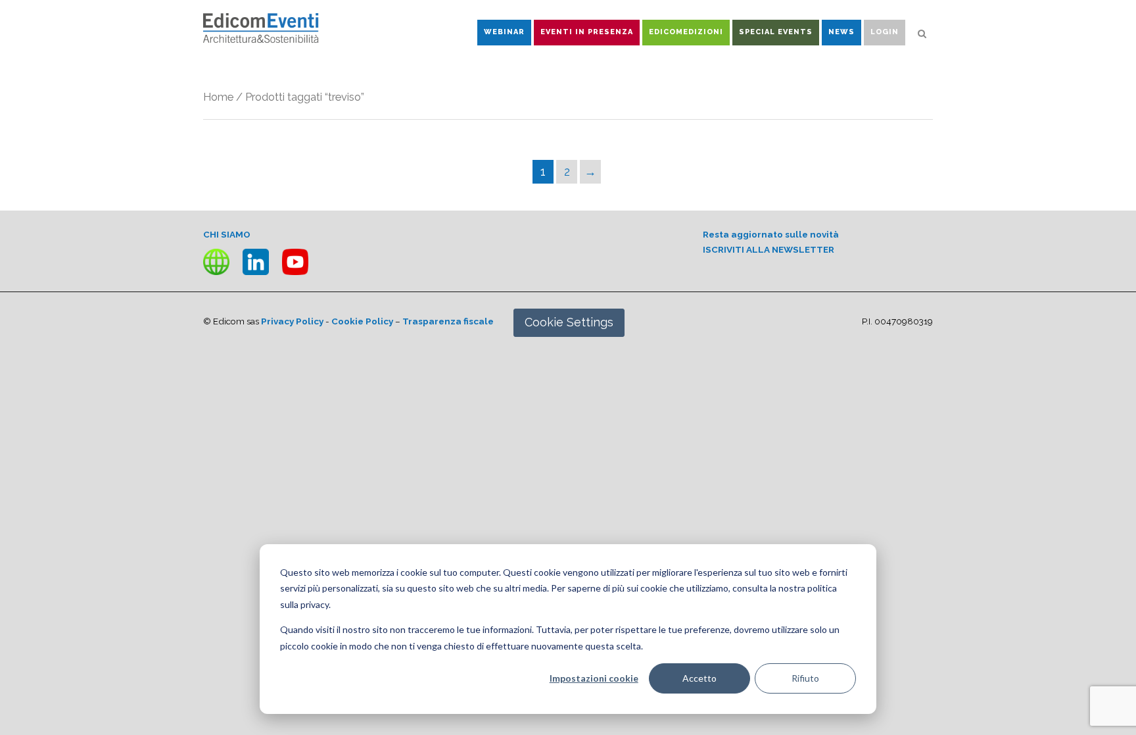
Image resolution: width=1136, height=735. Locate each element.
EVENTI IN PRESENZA (586, 32)
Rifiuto (805, 678)
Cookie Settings (569, 322)
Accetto (699, 678)
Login (884, 32)
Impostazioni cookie (594, 678)
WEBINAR (504, 32)
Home (218, 96)
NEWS (841, 32)
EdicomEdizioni (686, 32)
